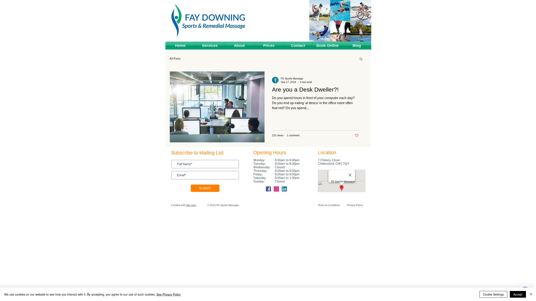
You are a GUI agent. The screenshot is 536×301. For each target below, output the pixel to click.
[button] (209, 46)
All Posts (175, 58)
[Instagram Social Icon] (276, 188)
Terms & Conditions (329, 205)
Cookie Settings (493, 294)
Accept (517, 294)
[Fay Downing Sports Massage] (268, 188)
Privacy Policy (355, 205)
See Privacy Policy (168, 294)
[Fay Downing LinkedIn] (284, 188)
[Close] (530, 294)
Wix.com (191, 205)
